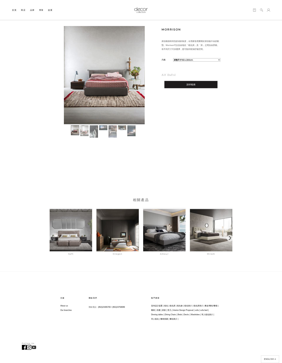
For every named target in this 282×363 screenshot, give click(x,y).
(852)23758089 (118, 307)
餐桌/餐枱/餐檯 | (211, 306)
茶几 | (169, 310)
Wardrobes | (196, 314)
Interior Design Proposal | (183, 310)
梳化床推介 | (199, 306)
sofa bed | (204, 310)
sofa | (197, 310)
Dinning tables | (157, 314)
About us (64, 306)
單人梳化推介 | (208, 314)
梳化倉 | (180, 306)
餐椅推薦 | (164, 319)
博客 (41, 10)
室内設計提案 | (157, 306)
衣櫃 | (159, 310)
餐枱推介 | (174, 319)
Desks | (187, 314)
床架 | (164, 310)
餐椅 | (153, 310)
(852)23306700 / (105, 307)
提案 (50, 10)
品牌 (32, 10)
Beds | (180, 314)
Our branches (66, 310)
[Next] (230, 238)
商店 (23, 10)
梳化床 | (173, 306)
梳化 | (166, 306)
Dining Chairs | (171, 314)
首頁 (14, 10)
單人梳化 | (155, 319)
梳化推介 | (188, 306)
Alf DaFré (169, 74)
